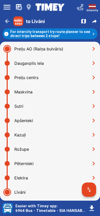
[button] (7, 21)
